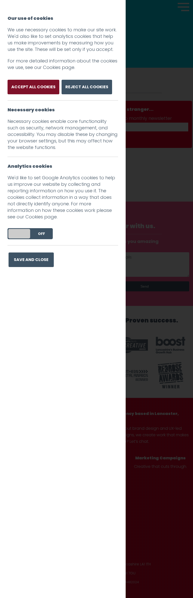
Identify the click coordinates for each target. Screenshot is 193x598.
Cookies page (58, 67)
